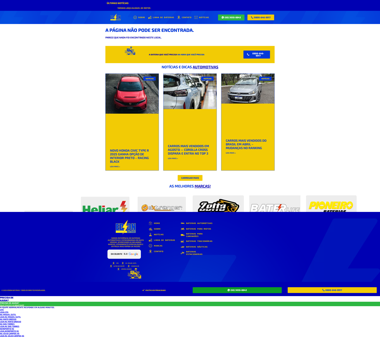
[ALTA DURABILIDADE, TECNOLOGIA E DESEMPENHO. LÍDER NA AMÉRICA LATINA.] (48, 201)
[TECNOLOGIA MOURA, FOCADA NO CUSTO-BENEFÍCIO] (218, 201)
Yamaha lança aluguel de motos (134, 8)
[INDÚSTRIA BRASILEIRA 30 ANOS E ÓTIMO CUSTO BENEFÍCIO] (162, 201)
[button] (190, 178)
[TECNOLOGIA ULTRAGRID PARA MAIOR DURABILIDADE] (331, 201)
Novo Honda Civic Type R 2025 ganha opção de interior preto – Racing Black (129, 155)
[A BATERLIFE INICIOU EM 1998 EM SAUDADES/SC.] (275, 201)
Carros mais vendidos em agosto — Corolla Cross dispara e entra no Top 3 (188, 149)
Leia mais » (115, 166)
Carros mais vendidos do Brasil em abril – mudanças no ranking (246, 144)
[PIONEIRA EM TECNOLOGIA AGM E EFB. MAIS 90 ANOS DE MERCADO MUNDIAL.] (105, 201)
